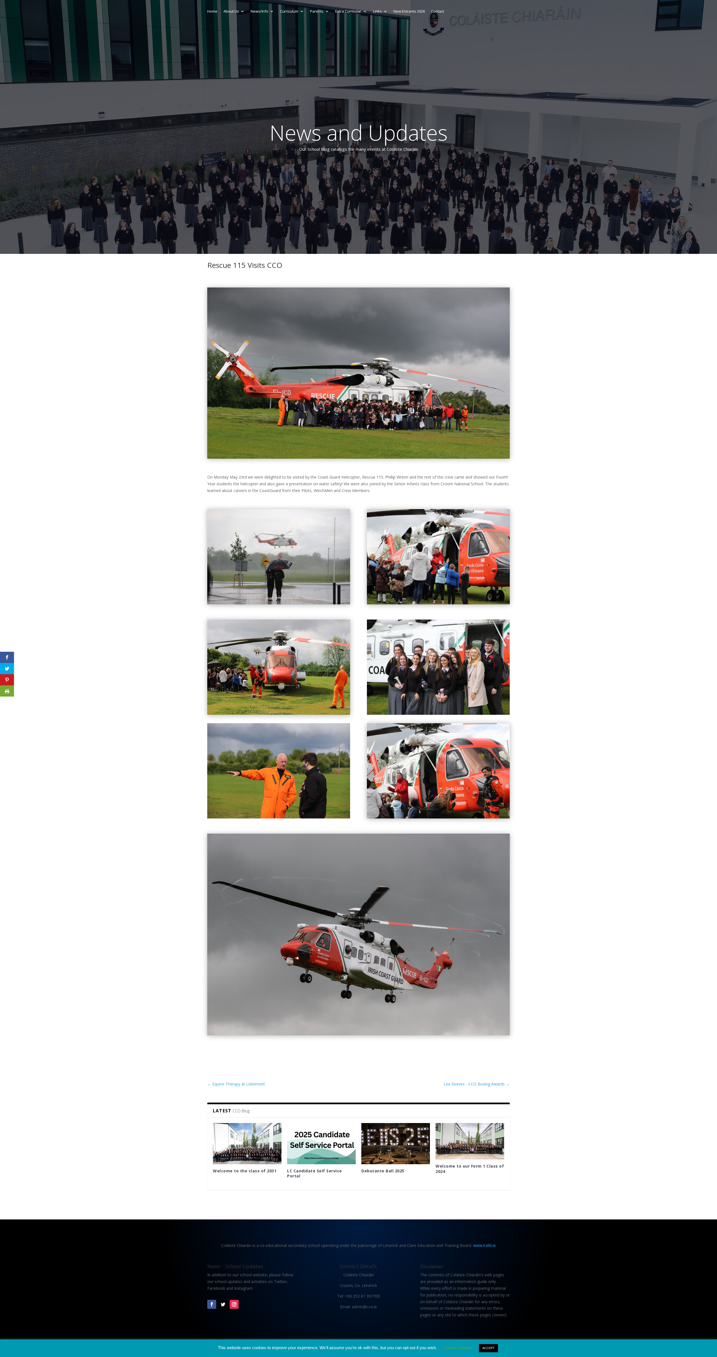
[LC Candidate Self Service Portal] (321, 1143)
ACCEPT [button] (488, 1348)
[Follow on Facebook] (211, 1304)
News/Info (259, 11)
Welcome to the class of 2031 (244, 1170)
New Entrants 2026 (409, 11)
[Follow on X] (222, 1304)
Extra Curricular (348, 11)
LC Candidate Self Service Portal (314, 1173)
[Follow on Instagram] (234, 1304)
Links (377, 11)
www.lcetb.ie (484, 1245)
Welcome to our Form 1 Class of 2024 (470, 1168)
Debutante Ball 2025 (382, 1170)
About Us (231, 11)
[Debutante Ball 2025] (395, 1143)
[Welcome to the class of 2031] (247, 1143)
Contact (437, 11)
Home (212, 11)
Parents (316, 11)
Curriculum (289, 11)
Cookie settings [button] (458, 1347)
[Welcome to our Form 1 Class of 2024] (470, 1141)
